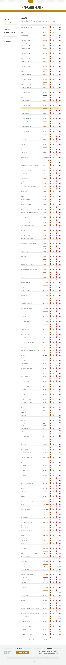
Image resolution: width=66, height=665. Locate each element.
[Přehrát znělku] (53, 27)
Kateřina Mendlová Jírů (9, 26)
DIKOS (44, 423)
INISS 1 (44, 329)
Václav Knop (6, 19)
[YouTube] (9, 652)
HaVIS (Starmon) (7, 41)
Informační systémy (9, 32)
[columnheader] (32, 25)
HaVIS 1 (44, 165)
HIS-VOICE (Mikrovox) (8, 38)
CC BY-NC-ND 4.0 (34, 657)
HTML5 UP (55, 657)
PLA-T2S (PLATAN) (46, 452)
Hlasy (5, 17)
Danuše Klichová (7, 23)
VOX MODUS (45, 478)
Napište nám (47, 639)
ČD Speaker (45, 37)
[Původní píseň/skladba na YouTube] (56, 38)
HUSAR (44, 449)
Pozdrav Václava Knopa (48, 651)
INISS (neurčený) (45, 282)
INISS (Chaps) (6, 34)
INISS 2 (44, 347)
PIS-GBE (44, 425)
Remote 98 (45, 355)
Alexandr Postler (7, 29)
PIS (43, 431)
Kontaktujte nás (23, 652)
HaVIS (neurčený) (46, 157)
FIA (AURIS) (45, 27)
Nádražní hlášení (33, 7)
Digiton (44, 410)
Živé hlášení (45, 360)
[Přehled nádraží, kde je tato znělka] (50, 27)
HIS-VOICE (44, 178)
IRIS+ (44, 407)
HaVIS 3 (44, 175)
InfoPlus (44, 441)
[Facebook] (5, 652)
